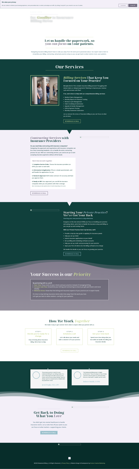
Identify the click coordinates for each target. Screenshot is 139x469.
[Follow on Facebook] (69, 458)
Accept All (132, 5)
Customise (123, 5)
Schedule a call (72, 121)
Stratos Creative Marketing (97, 463)
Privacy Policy (65, 463)
